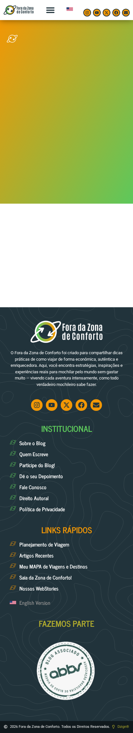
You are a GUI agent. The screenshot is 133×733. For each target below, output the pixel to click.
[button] (50, 10)
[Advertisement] (66, 120)
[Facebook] (116, 13)
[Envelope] (126, 13)
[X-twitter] (106, 13)
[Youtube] (97, 13)
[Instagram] (87, 13)
